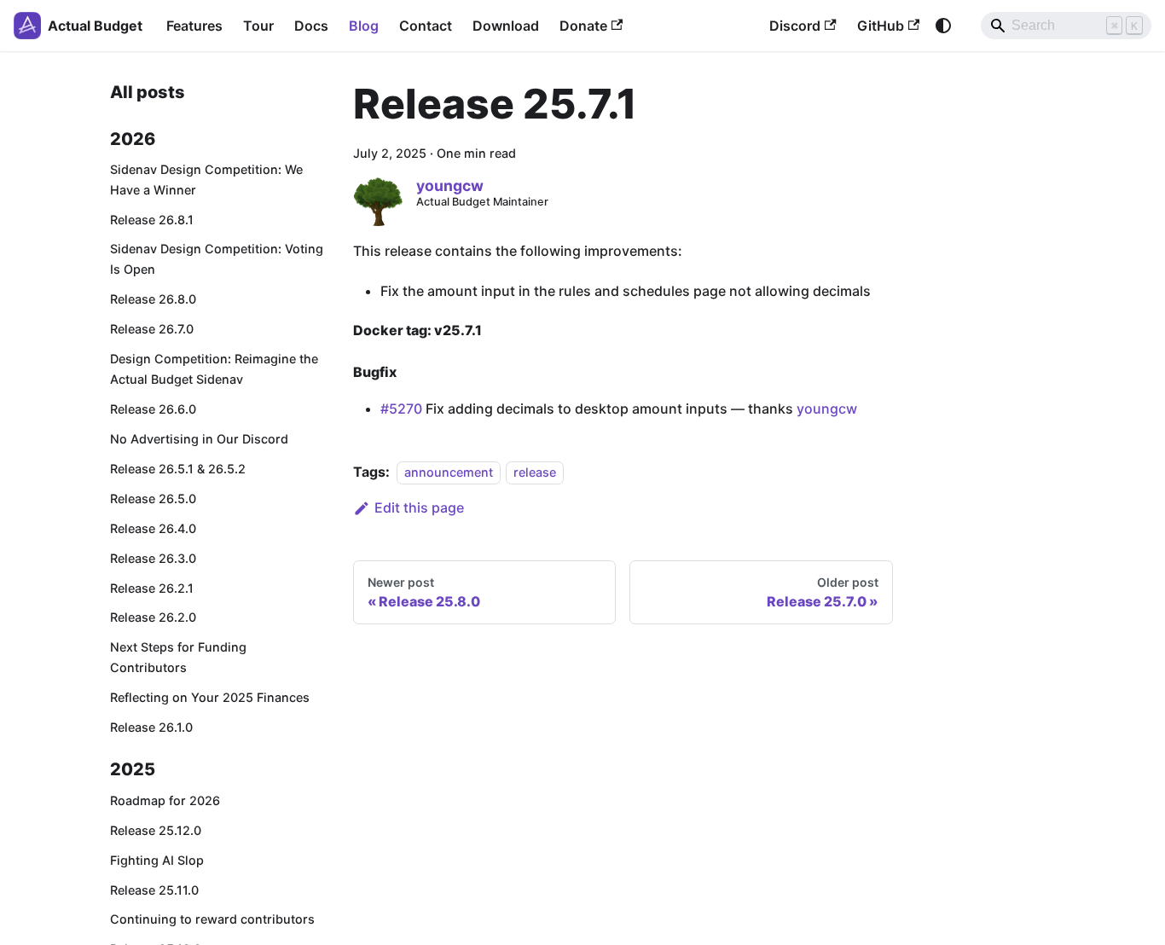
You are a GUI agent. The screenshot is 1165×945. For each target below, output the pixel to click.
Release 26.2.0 (153, 617)
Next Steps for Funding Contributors (178, 657)
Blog (364, 25)
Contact (425, 25)
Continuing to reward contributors (212, 919)
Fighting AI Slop (157, 860)
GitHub (880, 25)
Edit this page (419, 507)
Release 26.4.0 (153, 528)
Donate (583, 25)
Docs (311, 25)
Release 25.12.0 (155, 830)
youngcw (827, 408)
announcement (448, 472)
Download (505, 25)
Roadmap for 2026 (165, 800)
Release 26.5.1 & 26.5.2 (178, 468)
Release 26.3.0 (153, 558)
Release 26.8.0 (153, 299)
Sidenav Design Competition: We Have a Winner (206, 179)
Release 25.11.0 (154, 890)
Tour (258, 25)
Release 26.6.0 (153, 409)
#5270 (401, 408)
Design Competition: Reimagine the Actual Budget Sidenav (214, 368)
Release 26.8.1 (152, 219)
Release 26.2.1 (152, 588)
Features (194, 25)
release (534, 472)
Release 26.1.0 (151, 727)
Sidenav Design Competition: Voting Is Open (216, 258)
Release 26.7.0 (152, 329)
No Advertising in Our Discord (199, 439)
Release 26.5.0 (153, 498)
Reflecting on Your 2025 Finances (210, 697)
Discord (794, 25)
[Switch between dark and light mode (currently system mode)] (943, 25)
